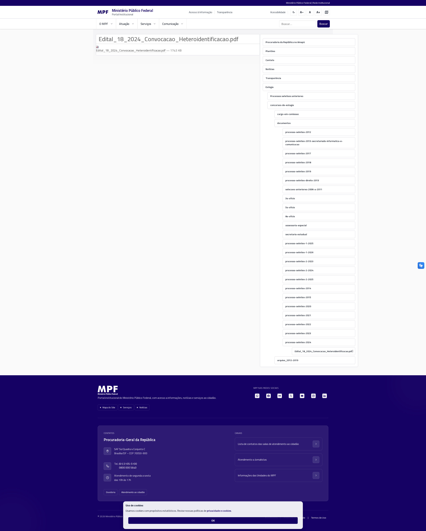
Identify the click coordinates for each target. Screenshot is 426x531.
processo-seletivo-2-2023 (299, 261)
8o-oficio (290, 216)
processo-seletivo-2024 (298, 342)
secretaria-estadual (296, 234)
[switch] (293, 12)
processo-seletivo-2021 (298, 315)
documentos (284, 123)
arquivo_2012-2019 (287, 360)
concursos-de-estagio (282, 105)
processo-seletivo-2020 (298, 306)
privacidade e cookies (219, 511)
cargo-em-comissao (288, 114)
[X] (291, 396)
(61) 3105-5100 (128, 464)
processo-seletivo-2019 (298, 171)
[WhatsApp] (257, 396)
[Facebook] (268, 396)
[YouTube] (302, 396)
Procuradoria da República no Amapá (285, 42)
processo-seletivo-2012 (298, 132)
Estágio (270, 87)
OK (213, 521)
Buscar (323, 23)
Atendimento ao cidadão (133, 492)
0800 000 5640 (127, 468)
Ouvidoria (110, 492)
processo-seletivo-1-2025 (299, 243)
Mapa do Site (109, 407)
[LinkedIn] (324, 396)
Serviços (127, 407)
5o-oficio (290, 207)
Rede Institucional (321, 2)
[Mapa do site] (326, 12)
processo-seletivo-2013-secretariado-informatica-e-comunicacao (314, 142)
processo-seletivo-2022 (298, 324)
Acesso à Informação (200, 12)
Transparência (224, 12)
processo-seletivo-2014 (298, 288)
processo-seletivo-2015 (298, 297)
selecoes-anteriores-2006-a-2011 (303, 189)
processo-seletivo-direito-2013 (302, 180)
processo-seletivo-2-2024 (299, 270)
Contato (270, 60)
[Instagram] (313, 396)
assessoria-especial (296, 225)
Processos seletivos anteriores (286, 96)
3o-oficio (290, 198)
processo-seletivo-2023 (298, 333)
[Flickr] (279, 396)
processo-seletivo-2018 (298, 162)
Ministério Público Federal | (299, 2)
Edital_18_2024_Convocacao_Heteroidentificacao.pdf (323, 351)
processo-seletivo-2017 (298, 153)
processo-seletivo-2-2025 (299, 279)
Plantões (270, 51)
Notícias (270, 69)
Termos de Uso (318, 517)
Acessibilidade (278, 12)
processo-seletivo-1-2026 (299, 252)
